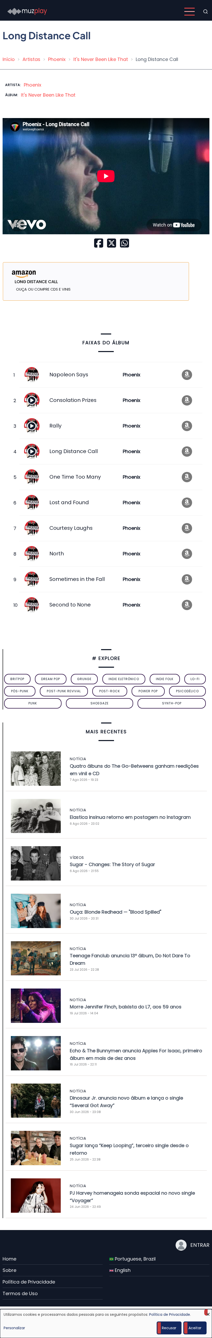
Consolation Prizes (72, 400)
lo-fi (195, 679)
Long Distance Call (73, 451)
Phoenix (57, 59)
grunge (84, 679)
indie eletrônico (124, 679)
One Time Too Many (75, 476)
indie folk (164, 679)
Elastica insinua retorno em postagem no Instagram (130, 817)
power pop (148, 691)
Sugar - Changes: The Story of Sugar (112, 864)
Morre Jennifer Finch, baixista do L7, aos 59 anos (125, 1007)
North (56, 553)
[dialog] (106, 1323)
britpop (17, 679)
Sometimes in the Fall (77, 579)
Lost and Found (69, 502)
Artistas (31, 59)
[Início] (27, 11)
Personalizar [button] (14, 1328)
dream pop (50, 679)
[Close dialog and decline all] (208, 1312)
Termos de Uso (20, 1293)
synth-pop (171, 703)
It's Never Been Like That (100, 59)
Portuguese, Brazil (134, 1259)
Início (9, 59)
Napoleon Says (68, 374)
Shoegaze (99, 703)
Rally (55, 425)
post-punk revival (64, 691)
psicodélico (187, 691)
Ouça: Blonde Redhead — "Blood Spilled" (115, 912)
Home (9, 1259)
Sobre (9, 1270)
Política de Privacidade (29, 1282)
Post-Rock (109, 691)
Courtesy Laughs (71, 528)
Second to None (70, 604)
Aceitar (194, 1328)
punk (32, 703)
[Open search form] (205, 11)
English (122, 1270)
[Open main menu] (189, 11)
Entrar (199, 1245)
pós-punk (19, 691)
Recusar (169, 1328)
